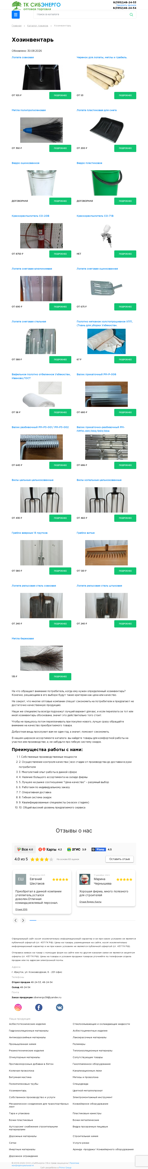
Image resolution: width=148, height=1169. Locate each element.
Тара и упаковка (19, 1113)
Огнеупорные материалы (24, 1057)
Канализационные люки (87, 1071)
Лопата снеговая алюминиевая (32, 268)
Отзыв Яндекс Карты (90, 901)
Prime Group (65, 1168)
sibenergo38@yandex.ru (47, 998)
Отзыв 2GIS (21, 909)
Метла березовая (23, 638)
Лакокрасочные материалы (89, 1037)
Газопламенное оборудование (92, 1064)
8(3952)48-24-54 (124, 8)
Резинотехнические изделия (26, 1051)
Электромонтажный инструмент (92, 1097)
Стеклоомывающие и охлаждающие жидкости (101, 1024)
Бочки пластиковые (21, 1120)
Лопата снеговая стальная (29, 321)
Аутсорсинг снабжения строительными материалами (33, 1128)
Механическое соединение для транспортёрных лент (39, 1105)
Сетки (12, 1143)
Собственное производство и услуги (32, 1097)
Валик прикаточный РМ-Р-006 (96, 374)
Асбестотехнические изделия (27, 1024)
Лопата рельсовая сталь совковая (34, 585)
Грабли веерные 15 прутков (29, 532)
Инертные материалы (22, 1149)
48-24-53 (36, 982)
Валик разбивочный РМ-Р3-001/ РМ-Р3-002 (40, 427)
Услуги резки (81, 1143)
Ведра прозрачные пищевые (90, 1127)
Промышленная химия (22, 1044)
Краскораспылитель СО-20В (30, 215)
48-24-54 (47, 982)
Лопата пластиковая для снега (97, 110)
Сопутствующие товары (88, 1057)
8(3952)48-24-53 (124, 2)
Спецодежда (80, 1084)
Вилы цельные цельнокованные (32, 480)
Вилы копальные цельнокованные (99, 480)
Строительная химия (85, 1136)
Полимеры (79, 1044)
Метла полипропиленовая (29, 110)
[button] (16, 15)
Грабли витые (86, 532)
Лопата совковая (23, 57)
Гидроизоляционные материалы (29, 1031)
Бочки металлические (86, 1120)
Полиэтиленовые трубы (23, 1084)
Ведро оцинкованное (25, 163)
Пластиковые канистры (87, 1113)
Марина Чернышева (102, 881)
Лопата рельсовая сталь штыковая (99, 585)
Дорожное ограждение (23, 1156)
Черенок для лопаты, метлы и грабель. (102, 57)
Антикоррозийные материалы (27, 1037)
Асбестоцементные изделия (90, 1031)
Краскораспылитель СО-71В (95, 215)
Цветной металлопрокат (88, 1091)
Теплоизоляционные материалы (92, 1051)
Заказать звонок (126, 5)
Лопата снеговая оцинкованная (97, 268)
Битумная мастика (20, 1077)
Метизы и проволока (85, 1077)
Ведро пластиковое (89, 163)
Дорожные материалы (23, 1136)
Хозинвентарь (17, 1091)
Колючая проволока (21, 1071)
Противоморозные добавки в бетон (31, 1064)
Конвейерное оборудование (90, 1104)
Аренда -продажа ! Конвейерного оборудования (103, 1149)
